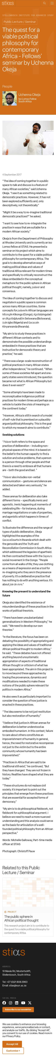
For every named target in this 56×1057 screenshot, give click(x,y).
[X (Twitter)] (29, 1003)
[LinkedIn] (16, 1003)
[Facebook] (4, 1003)
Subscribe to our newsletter (18, 1009)
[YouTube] (23, 1003)
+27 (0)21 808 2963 (17, 982)
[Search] (44, 3)
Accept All (12, 1044)
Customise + (13, 1050)
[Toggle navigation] (52, 3)
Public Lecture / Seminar (20, 22)
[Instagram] (10, 1003)
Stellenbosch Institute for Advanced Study (27, 15)
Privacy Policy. (13, 1036)
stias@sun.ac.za (17, 985)
